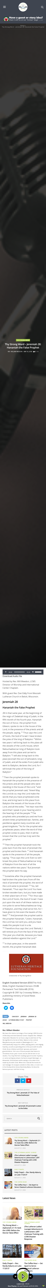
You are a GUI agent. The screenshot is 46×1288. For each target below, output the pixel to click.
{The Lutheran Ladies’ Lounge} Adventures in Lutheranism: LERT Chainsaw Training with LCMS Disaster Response (26, 1158)
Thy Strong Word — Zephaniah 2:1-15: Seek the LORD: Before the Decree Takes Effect (27, 1142)
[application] (23, 672)
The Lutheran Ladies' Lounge (25, 1152)
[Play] (6, 672)
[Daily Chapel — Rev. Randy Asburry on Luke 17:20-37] (8, 1172)
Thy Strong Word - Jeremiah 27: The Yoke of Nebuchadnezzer (23, 1094)
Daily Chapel (19, 1169)
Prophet (29, 1020)
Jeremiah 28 (32, 1016)
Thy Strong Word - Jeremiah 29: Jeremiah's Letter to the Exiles (23, 1107)
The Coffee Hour (20, 1182)
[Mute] (33, 672)
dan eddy (15, 1016)
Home (22, 25)
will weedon (7, 1023)
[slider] (38, 671)
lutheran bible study (16, 1020)
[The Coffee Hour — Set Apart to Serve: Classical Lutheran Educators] (8, 1184)
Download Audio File (12, 676)
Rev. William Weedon (15, 351)
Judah (5, 1020)
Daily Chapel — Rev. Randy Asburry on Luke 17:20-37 (12, 1266)
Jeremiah (24, 1016)
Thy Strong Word (23, 340)
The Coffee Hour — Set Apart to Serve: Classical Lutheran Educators (27, 1186)
